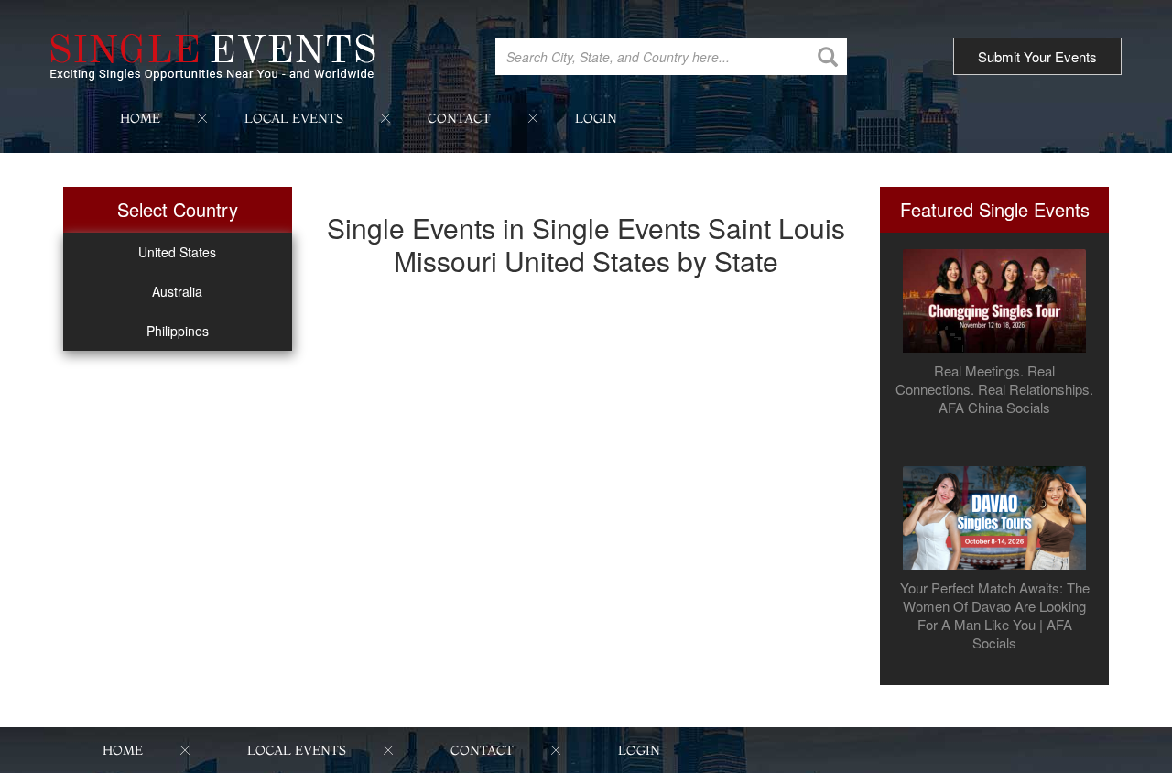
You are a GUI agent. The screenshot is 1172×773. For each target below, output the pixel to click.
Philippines (177, 330)
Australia (177, 291)
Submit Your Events (1037, 56)
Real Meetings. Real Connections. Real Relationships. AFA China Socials (994, 389)
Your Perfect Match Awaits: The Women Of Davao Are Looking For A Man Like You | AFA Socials (995, 615)
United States (177, 252)
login (596, 118)
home (140, 118)
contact (459, 118)
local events (293, 118)
